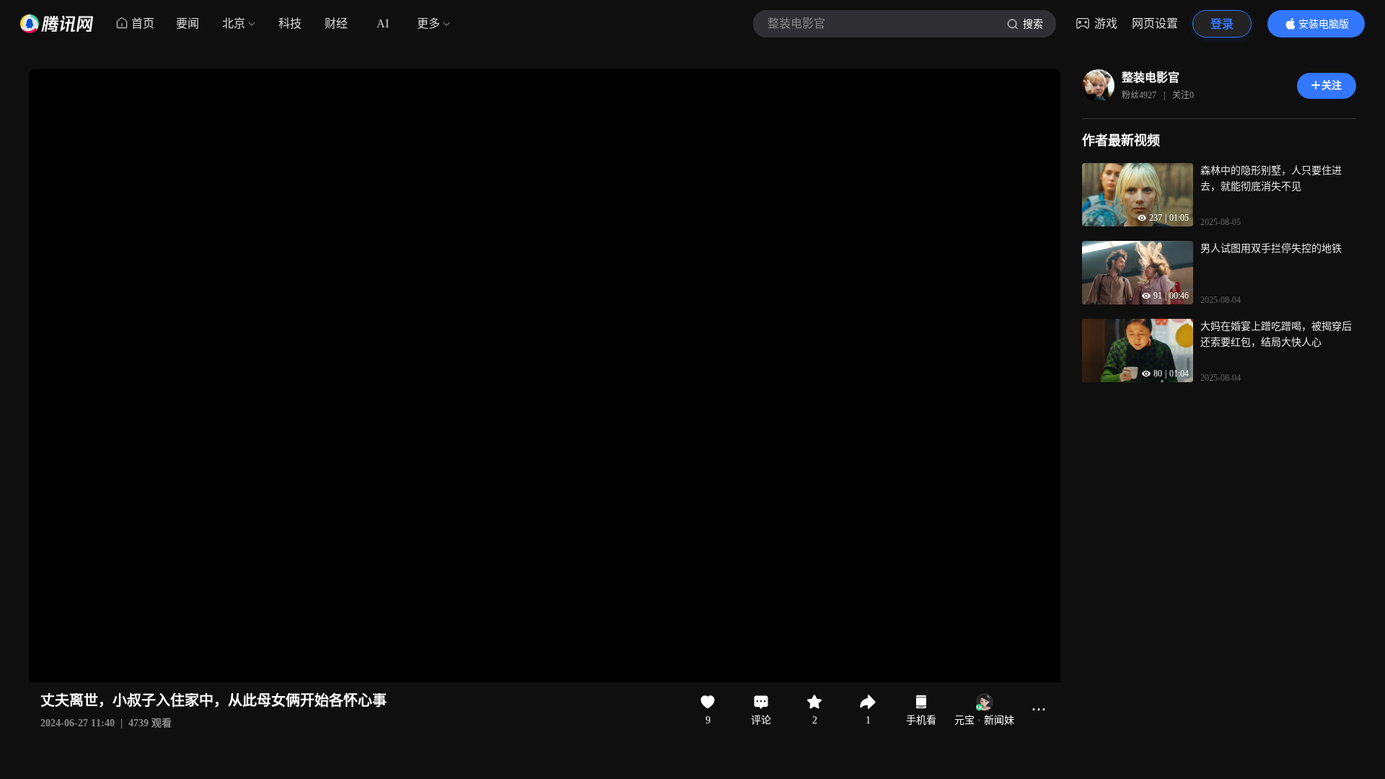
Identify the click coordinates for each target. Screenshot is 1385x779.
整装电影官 (1150, 77)
